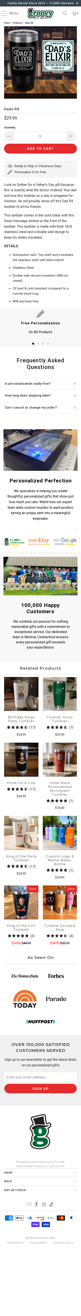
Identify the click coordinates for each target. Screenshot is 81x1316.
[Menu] (2, 13)
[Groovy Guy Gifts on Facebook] (36, 1205)
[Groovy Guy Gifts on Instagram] (44, 1205)
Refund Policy (15, 1242)
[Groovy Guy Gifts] (40, 13)
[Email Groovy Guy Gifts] (29, 1205)
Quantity (9, 127)
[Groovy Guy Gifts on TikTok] (51, 1205)
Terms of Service (64, 1242)
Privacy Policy (38, 1242)
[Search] (65, 13)
